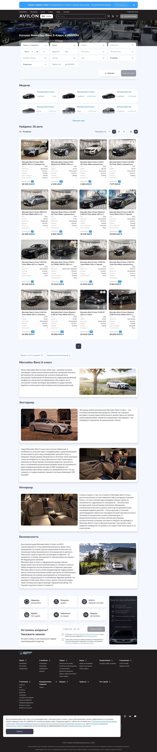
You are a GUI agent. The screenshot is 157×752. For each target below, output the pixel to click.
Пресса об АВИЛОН (25, 700)
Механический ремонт (66, 671)
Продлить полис (124, 666)
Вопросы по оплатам (25, 708)
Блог (20, 687)
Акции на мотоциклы (85, 666)
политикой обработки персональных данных (86, 634)
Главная (21, 25)
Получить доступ (121, 5)
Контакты (66, 12)
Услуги (43, 12)
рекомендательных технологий (79, 726)
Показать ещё (78, 121)
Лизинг (41, 687)
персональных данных (90, 636)
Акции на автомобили (86, 663)
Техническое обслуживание (67, 666)
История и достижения (26, 697)
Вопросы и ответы (24, 705)
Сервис (50, 12)
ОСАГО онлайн (123, 663)
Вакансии (22, 692)
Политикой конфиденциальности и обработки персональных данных (40, 724)
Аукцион (42, 671)
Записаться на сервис (66, 663)
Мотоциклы (33, 12)
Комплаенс (22, 695)
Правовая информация (26, 702)
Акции (58, 12)
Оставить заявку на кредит (107, 663)
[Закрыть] (134, 5)
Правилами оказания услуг (75, 724)
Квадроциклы (23, 668)
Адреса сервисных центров (67, 673)
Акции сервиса (63, 676)
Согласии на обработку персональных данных (79, 643)
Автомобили (23, 12)
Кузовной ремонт (64, 668)
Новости (21, 685)
